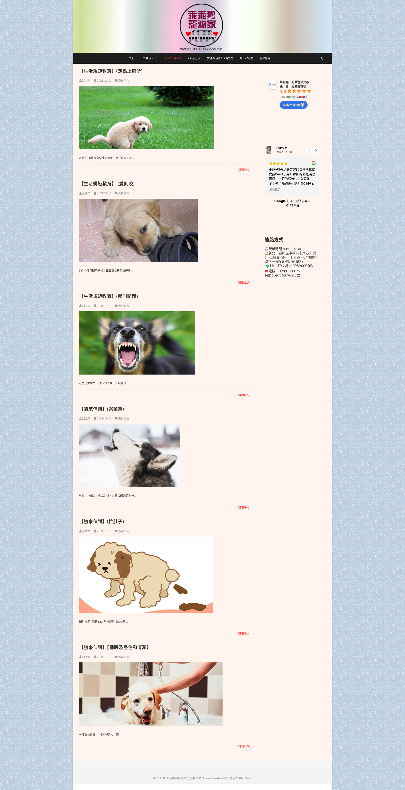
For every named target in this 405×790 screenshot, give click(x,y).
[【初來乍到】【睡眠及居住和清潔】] (165, 694)
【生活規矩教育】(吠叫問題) (108, 296)
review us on (291, 104)
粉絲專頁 (265, 58)
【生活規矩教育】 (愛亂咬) (107, 183)
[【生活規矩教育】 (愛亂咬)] (165, 230)
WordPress (245, 778)
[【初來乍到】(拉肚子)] (165, 575)
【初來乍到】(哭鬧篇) (101, 409)
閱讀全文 (244, 170)
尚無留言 (123, 80)
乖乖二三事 (170, 58)
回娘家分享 (194, 58)
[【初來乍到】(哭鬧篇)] (165, 455)
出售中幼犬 (147, 58)
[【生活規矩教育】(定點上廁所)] (165, 117)
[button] (316, 150)
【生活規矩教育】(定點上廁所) (111, 71)
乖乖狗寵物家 (173, 778)
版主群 (86, 80)
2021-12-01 (103, 80)
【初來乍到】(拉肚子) (101, 521)
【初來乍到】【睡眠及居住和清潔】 (115, 647)
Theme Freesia (211, 778)
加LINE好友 (246, 58)
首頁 (131, 58)
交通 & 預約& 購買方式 (220, 58)
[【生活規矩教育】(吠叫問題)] (165, 343)
